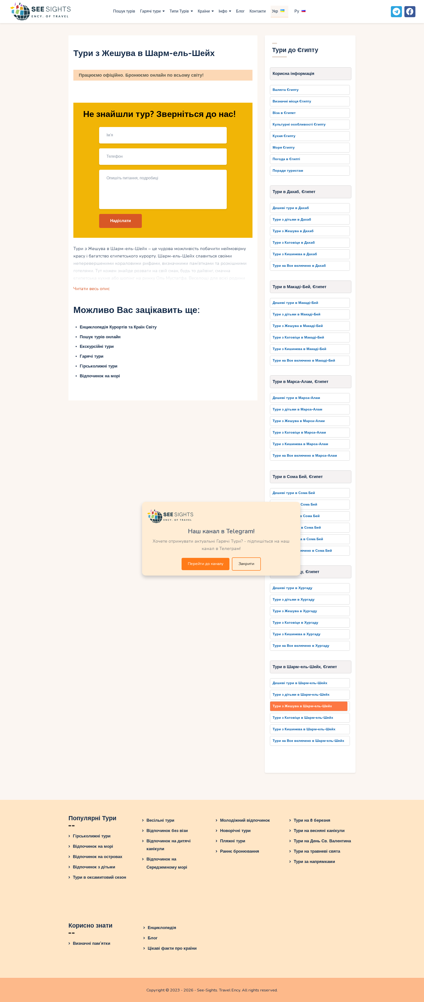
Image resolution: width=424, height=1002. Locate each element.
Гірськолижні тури (98, 366)
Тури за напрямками (314, 861)
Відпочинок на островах (97, 856)
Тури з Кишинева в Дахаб (295, 254)
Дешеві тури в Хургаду (292, 588)
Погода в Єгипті (286, 159)
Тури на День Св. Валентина (322, 841)
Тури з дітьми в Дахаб (292, 219)
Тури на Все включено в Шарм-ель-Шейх (308, 741)
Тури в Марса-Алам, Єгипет (300, 381)
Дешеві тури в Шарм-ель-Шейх (300, 683)
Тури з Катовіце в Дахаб (294, 242)
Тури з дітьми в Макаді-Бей (296, 314)
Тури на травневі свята (317, 851)
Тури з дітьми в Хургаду (294, 599)
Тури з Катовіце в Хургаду (295, 623)
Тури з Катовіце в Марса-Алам (299, 432)
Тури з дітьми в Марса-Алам (297, 409)
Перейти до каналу (205, 563)
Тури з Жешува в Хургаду (295, 611)
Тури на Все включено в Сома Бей (302, 551)
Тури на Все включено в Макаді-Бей (304, 360)
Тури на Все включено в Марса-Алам (305, 455)
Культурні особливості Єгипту (299, 124)
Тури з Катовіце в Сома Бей (297, 527)
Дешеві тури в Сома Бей (294, 493)
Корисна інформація (293, 73)
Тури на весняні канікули (319, 830)
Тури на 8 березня (312, 820)
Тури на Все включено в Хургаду (301, 646)
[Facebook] (409, 11)
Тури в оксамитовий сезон (99, 877)
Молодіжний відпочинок (245, 820)
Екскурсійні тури (97, 346)
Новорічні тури (235, 830)
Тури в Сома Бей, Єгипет (298, 476)
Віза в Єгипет (284, 113)
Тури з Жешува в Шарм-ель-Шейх (302, 706)
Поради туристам (288, 171)
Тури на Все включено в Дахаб (299, 266)
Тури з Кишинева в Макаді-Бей (299, 349)
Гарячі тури (91, 356)
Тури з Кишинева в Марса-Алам (300, 444)
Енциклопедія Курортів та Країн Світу (118, 327)
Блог (153, 938)
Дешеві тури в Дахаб (291, 208)
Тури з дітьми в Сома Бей (295, 504)
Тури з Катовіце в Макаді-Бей (298, 337)
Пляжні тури (232, 841)
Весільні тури (160, 820)
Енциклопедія (162, 927)
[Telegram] (396, 11)
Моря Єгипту (284, 147)
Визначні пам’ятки (91, 943)
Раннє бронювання (239, 851)
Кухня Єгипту (284, 136)
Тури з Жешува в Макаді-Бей (298, 326)
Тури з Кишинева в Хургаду (296, 634)
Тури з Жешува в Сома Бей (296, 516)
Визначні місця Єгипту (292, 101)
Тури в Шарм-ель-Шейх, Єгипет (305, 666)
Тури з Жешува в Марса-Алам (299, 421)
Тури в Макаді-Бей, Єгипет (299, 286)
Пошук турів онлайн (100, 337)
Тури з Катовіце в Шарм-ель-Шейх (303, 718)
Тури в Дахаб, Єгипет (294, 191)
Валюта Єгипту (286, 90)
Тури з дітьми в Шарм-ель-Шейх (301, 694)
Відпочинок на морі (100, 376)
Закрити (246, 563)
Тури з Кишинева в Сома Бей (298, 539)
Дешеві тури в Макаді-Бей (295, 303)
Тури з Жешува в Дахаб (293, 231)
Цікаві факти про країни (172, 948)
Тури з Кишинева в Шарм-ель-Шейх (304, 729)
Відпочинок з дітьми (94, 867)
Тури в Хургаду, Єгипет (296, 571)
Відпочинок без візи (167, 830)
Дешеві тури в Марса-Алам (296, 398)
